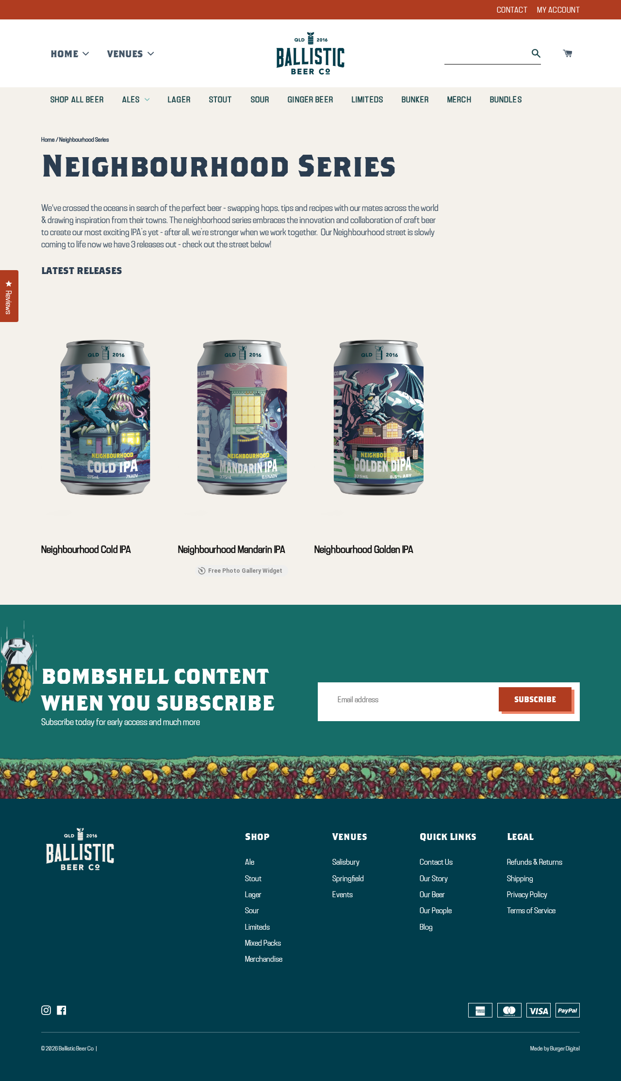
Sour (260, 99)
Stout (220, 99)
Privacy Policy (527, 894)
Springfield (348, 878)
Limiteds (367, 99)
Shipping (520, 878)
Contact (512, 9)
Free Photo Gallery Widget (245, 570)
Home (64, 53)
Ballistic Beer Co (76, 1048)
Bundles (506, 99)
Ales (131, 99)
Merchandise (263, 958)
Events (342, 894)
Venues (125, 53)
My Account (558, 9)
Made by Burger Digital (555, 1048)
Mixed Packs (263, 942)
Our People (436, 910)
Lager (179, 99)
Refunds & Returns (534, 861)
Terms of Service (531, 910)
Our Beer (432, 894)
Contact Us (436, 861)
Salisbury (346, 861)
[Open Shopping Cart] (568, 53)
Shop (257, 836)
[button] (41, 418)
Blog (426, 926)
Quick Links (448, 836)
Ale (249, 861)
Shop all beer (77, 99)
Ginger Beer (310, 99)
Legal (520, 836)
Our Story (434, 878)
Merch (459, 99)
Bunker (415, 99)
